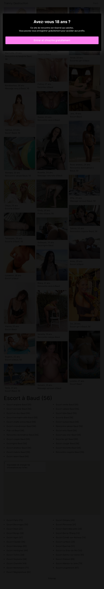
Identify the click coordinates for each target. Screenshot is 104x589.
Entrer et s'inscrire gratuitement (52, 40)
